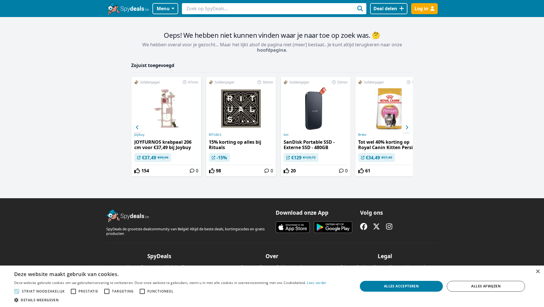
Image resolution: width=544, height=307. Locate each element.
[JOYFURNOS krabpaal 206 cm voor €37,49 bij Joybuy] (166, 126)
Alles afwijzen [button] (486, 286)
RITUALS (215, 135)
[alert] (272, 286)
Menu (163, 8)
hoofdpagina (271, 50)
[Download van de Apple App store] (293, 227)
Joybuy (139, 135)
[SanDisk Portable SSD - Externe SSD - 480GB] (315, 126)
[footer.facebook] (363, 226)
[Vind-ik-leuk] (137, 171)
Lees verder (316, 282)
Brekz (362, 135)
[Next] (406, 127)
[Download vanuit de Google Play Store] (333, 227)
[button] (170, 300)
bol (286, 135)
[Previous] (137, 127)
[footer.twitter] (376, 226)
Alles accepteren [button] (401, 286)
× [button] (538, 272)
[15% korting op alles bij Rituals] (241, 126)
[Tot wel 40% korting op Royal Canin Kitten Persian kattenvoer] (390, 126)
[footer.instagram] (389, 226)
